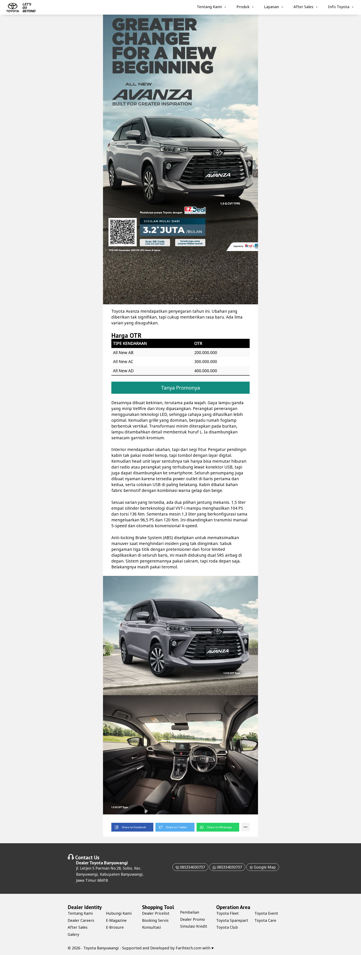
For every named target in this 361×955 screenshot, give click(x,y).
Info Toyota (338, 6)
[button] (132, 827)
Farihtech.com (188, 947)
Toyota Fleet (227, 913)
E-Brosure (115, 927)
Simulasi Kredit (193, 926)
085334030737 (192, 867)
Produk (242, 6)
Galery (73, 934)
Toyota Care (265, 920)
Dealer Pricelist (155, 913)
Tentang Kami (209, 6)
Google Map (264, 867)
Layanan (271, 6)
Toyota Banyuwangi (108, 863)
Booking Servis (155, 920)
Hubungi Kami (119, 913)
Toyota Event (266, 913)
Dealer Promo (192, 919)
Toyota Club (227, 927)
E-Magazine (116, 920)
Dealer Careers (81, 920)
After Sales (303, 6)
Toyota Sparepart (232, 920)
